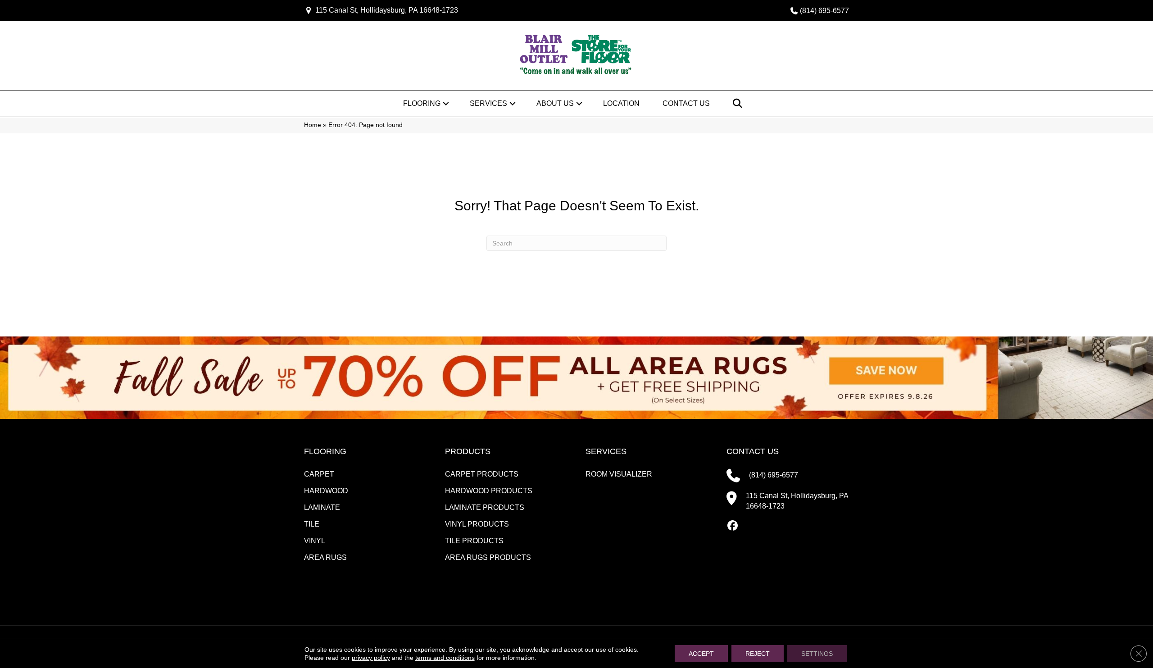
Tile (311, 524)
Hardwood (326, 491)
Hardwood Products (488, 491)
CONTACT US (752, 451)
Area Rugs (325, 557)
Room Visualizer (619, 474)
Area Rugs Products (488, 557)
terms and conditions (445, 657)
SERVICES (606, 451)
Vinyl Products (477, 524)
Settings (817, 653)
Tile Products (474, 541)
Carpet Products (481, 474)
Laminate (322, 507)
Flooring (421, 103)
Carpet (319, 474)
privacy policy (371, 657)
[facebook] (733, 526)
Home (312, 125)
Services (488, 103)
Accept (701, 653)
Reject (757, 653)
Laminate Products (484, 507)
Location (621, 103)
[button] (445, 104)
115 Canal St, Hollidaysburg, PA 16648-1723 (386, 10)
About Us (555, 103)
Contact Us (686, 103)
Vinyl (314, 541)
